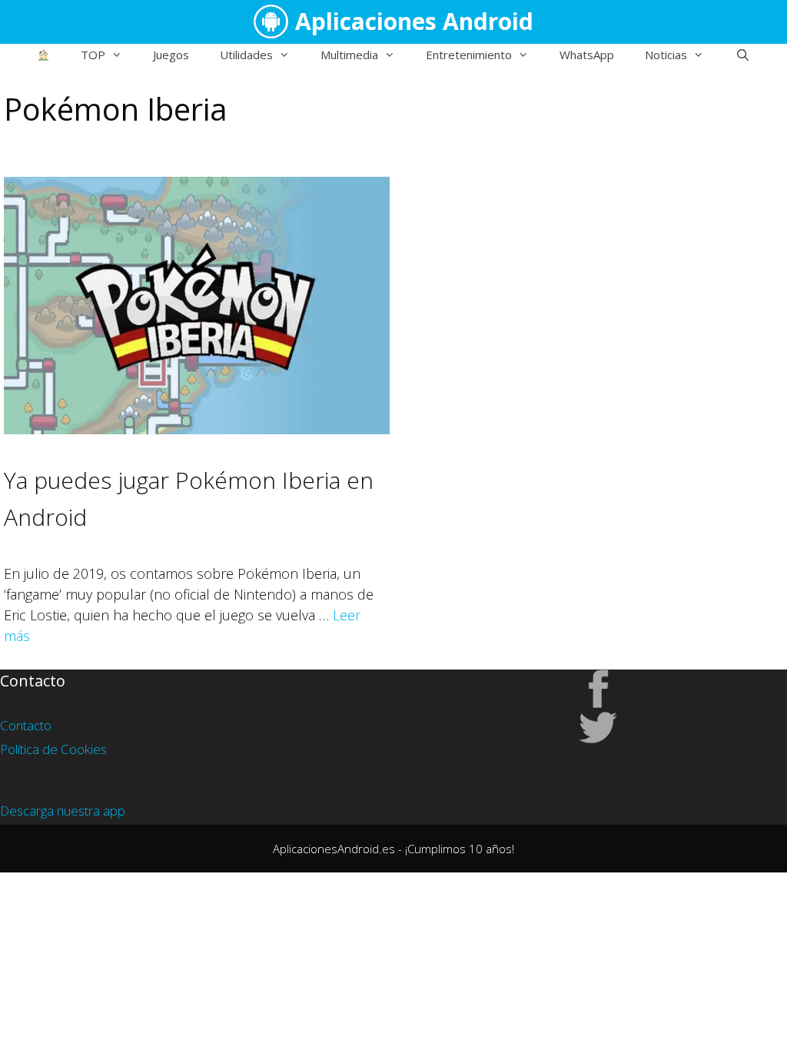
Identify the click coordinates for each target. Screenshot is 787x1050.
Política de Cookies (53, 749)
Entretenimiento (469, 54)
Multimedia (349, 54)
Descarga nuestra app (62, 810)
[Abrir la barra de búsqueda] (742, 54)
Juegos (171, 54)
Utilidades (246, 54)
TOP (93, 54)
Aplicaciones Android (414, 21)
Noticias (666, 54)
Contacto (25, 725)
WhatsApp (587, 54)
